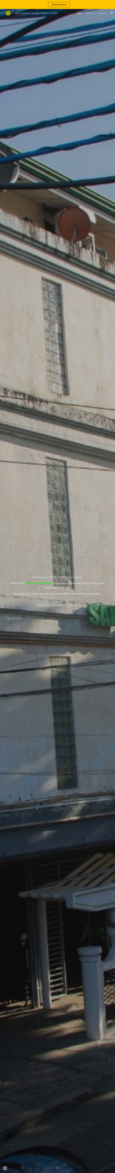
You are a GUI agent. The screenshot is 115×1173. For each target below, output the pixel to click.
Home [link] (79, 13)
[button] (111, 13)
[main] (57, 591)
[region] (57, 4)
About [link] (89, 13)
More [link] (101, 13)
